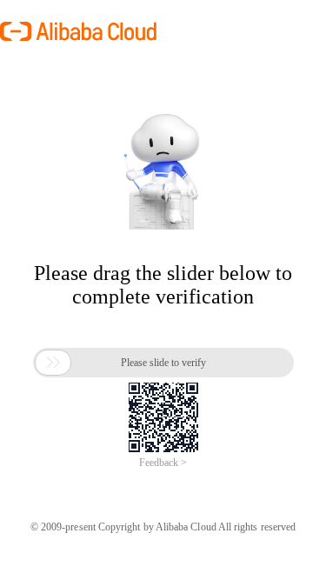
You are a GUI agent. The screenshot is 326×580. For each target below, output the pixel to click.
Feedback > (163, 463)
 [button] (53, 362)
